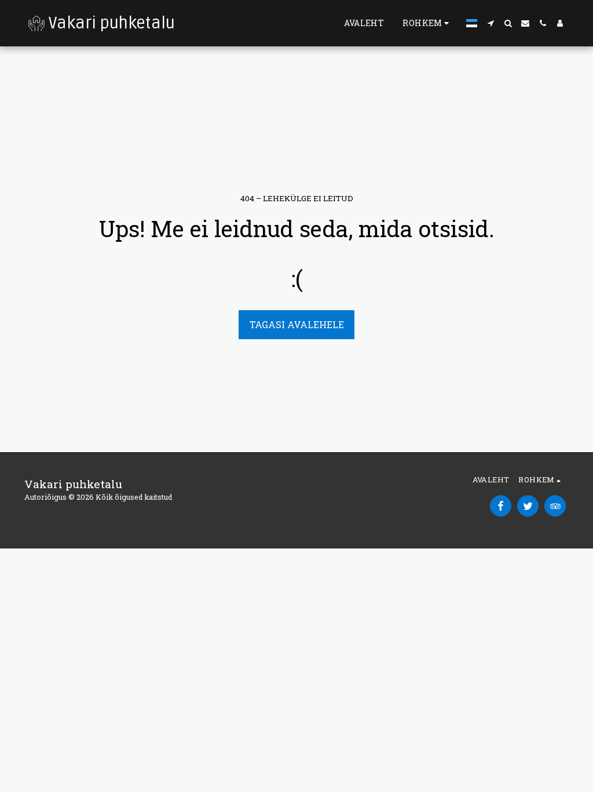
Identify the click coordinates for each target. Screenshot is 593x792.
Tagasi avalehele (297, 324)
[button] (490, 23)
